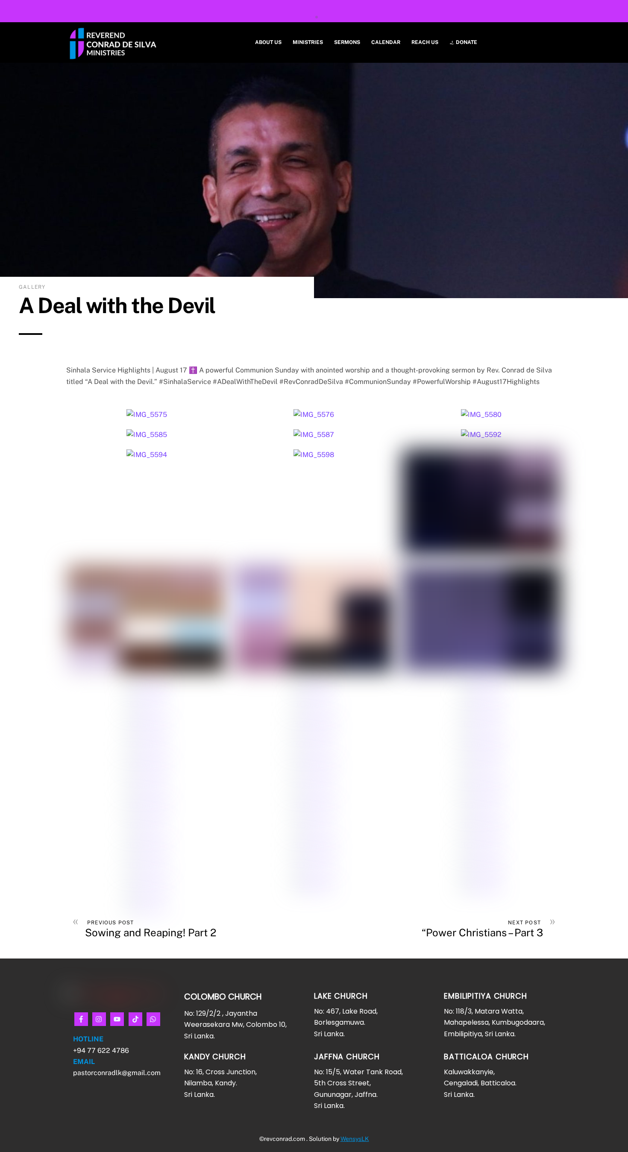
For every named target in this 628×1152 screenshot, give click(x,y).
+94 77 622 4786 (102, 1050)
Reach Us (424, 42)
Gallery (32, 287)
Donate (466, 42)
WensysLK (354, 1138)
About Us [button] (268, 42)
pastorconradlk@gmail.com (117, 1073)
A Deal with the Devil (117, 305)
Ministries (308, 42)
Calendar (385, 42)
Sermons (347, 42)
